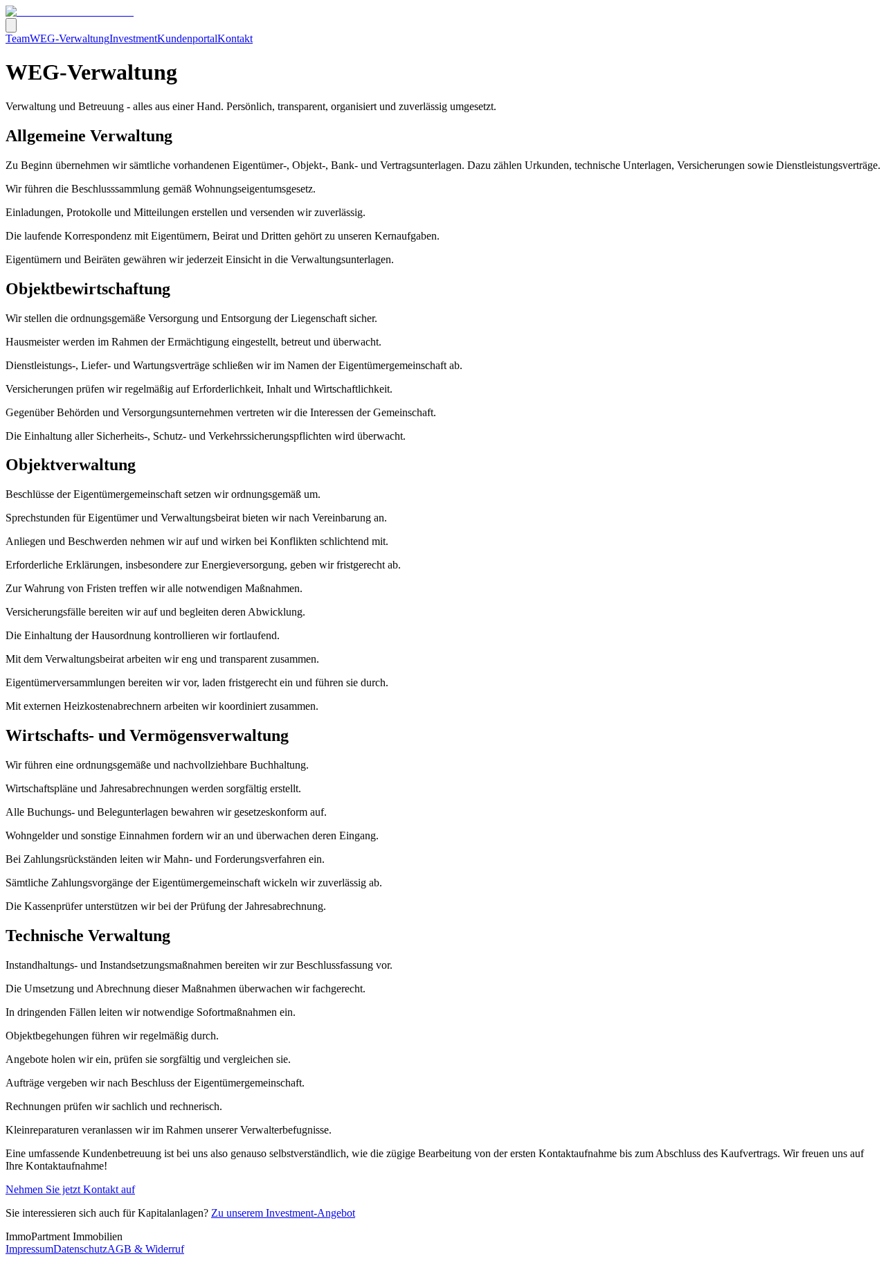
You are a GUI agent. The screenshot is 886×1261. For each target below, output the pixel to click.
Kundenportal (187, 38)
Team (18, 38)
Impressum (29, 1249)
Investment (133, 38)
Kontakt (235, 38)
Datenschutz (80, 1249)
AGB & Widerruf (145, 1249)
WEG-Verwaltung (69, 38)
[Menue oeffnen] (11, 25)
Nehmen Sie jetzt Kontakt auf (70, 1189)
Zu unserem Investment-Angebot (283, 1213)
